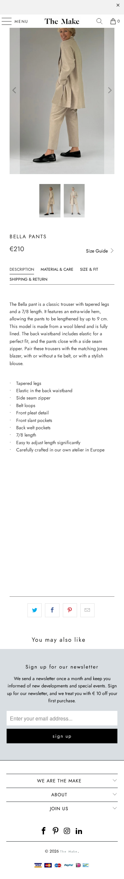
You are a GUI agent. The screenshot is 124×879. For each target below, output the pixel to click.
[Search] (99, 21)
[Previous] (14, 90)
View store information (36, 580)
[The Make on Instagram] (68, 831)
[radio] (14, 475)
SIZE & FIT (89, 269)
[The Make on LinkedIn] (79, 831)
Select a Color (26, 503)
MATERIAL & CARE (57, 269)
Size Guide (97, 251)
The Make (69, 851)
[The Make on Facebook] (44, 831)
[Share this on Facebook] (52, 610)
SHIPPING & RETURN (28, 279)
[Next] (109, 90)
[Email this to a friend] (87, 610)
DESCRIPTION (22, 269)
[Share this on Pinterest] (70, 610)
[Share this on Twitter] (34, 610)
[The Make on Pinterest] (56, 831)
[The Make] (62, 21)
